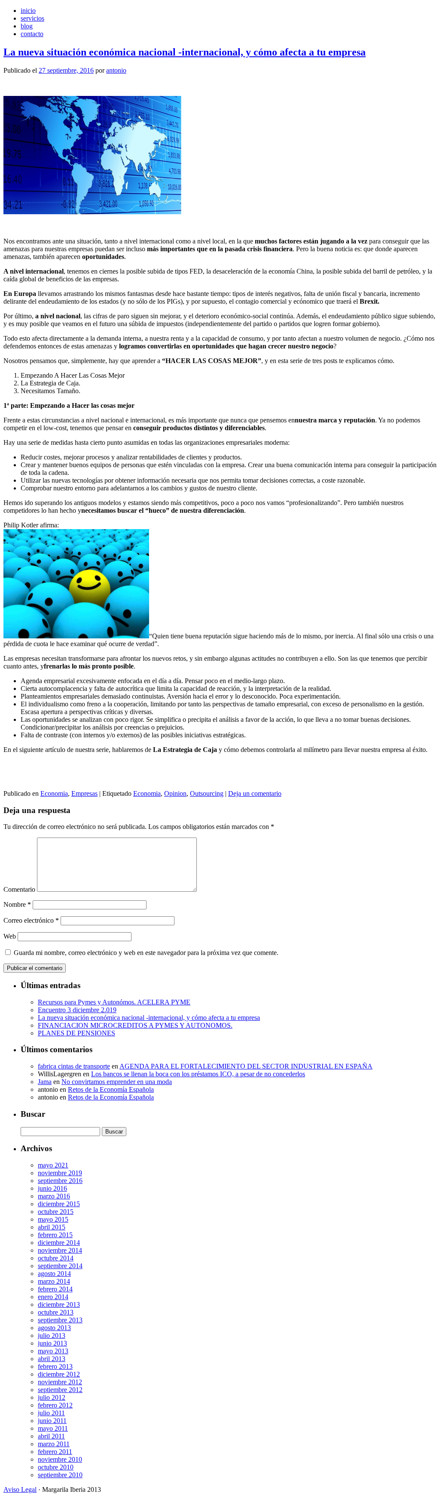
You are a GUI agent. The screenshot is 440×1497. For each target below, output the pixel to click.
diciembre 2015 (59, 1203)
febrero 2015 (55, 1234)
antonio (116, 70)
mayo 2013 (53, 1351)
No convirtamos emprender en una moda (116, 1081)
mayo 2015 (53, 1219)
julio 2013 (51, 1335)
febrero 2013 (55, 1366)
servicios (32, 18)
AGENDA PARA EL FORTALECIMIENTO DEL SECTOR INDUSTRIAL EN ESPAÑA (246, 1066)
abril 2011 (51, 1436)
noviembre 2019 (60, 1173)
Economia (54, 793)
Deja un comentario (254, 793)
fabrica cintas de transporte (74, 1066)
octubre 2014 (55, 1258)
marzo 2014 (54, 1281)
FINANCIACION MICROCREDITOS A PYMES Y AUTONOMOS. (135, 1025)
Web (9, 936)
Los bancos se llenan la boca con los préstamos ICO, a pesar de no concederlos (198, 1074)
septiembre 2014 (60, 1265)
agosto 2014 (54, 1273)
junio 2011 (52, 1420)
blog (27, 26)
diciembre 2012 (59, 1374)
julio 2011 (51, 1413)
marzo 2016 (54, 1196)
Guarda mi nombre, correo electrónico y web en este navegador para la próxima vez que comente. (146, 952)
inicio (28, 10)
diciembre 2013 (59, 1304)
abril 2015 (51, 1227)
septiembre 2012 (60, 1389)
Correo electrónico (31, 920)
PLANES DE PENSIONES (76, 1033)
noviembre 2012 (60, 1382)
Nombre (17, 904)
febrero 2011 (55, 1451)
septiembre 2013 (60, 1320)
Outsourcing (206, 793)
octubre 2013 (55, 1312)
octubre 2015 (55, 1211)
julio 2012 (51, 1397)
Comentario (19, 889)
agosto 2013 (54, 1327)
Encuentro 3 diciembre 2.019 (77, 1009)
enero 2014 (53, 1296)
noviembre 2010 (60, 1459)
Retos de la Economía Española (111, 1089)
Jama (45, 1081)
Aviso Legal (20, 1489)
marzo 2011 (54, 1444)
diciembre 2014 (59, 1242)
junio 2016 (52, 1188)
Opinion (175, 793)
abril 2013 (51, 1358)
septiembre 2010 (60, 1475)
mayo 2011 (53, 1428)
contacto (32, 33)
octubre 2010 (55, 1467)
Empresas (84, 793)
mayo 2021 (53, 1165)
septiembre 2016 (60, 1180)
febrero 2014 (55, 1289)
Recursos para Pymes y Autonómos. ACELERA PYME (114, 1002)
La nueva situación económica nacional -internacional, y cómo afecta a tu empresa (184, 52)
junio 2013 (52, 1343)
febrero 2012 (55, 1405)
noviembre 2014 (60, 1250)
